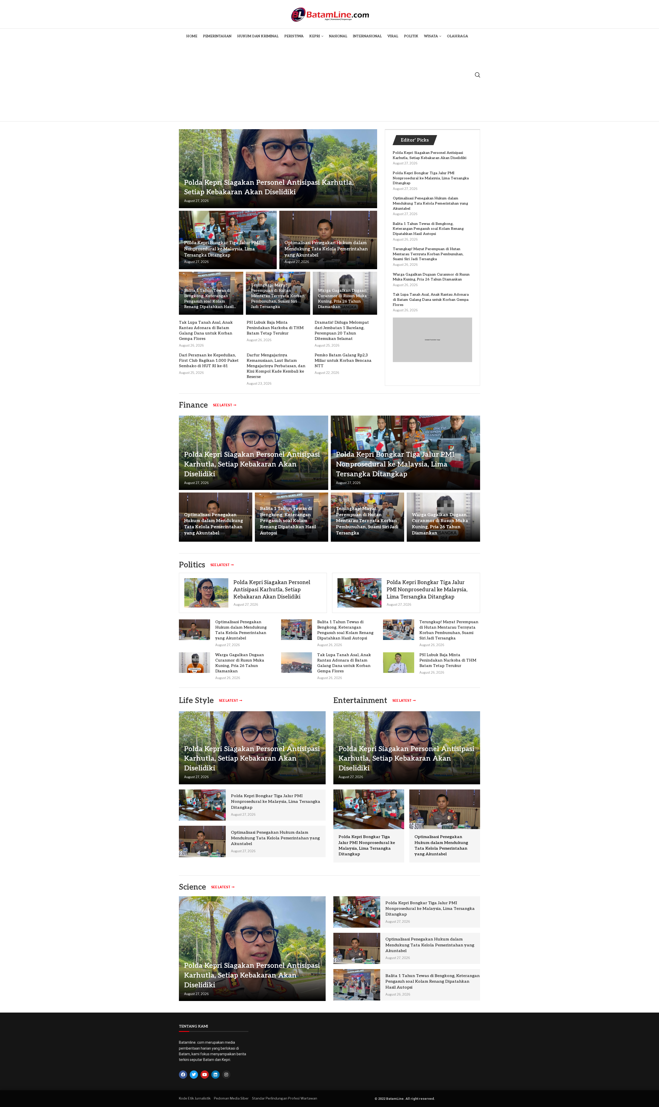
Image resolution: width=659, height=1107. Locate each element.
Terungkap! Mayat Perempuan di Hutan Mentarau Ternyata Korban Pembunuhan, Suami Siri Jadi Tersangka (278, 296)
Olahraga (457, 36)
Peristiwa (294, 36)
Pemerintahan (217, 36)
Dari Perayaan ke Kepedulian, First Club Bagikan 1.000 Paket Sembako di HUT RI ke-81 (209, 360)
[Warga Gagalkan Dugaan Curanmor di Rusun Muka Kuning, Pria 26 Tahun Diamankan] (194, 662)
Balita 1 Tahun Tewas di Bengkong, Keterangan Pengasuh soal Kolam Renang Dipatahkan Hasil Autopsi (428, 229)
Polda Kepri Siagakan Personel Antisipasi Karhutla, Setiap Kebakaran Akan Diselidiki (252, 464)
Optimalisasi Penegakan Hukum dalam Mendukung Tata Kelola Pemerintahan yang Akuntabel (326, 249)
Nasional (338, 36)
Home (191, 36)
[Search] (477, 75)
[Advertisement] (327, 83)
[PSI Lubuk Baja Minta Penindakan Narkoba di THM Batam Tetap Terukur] (398, 662)
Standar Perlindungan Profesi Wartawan (284, 1098)
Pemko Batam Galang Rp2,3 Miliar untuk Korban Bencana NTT (343, 360)
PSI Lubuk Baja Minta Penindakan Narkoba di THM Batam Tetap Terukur (275, 328)
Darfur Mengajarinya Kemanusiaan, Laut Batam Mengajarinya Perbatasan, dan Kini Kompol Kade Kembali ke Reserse (276, 366)
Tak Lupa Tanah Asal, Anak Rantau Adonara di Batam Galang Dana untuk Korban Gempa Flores (431, 299)
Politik (411, 36)
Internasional (367, 36)
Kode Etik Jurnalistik (195, 1098)
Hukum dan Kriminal (258, 36)
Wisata (431, 36)
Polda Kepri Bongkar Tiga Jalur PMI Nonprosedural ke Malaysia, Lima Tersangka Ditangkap (222, 249)
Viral (392, 36)
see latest (222, 405)
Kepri (314, 36)
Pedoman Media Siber (231, 1098)
